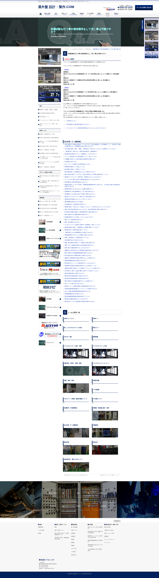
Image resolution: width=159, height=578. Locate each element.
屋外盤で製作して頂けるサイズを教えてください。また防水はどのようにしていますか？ (88, 206)
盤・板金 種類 (74, 527)
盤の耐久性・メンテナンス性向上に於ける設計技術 (95, 536)
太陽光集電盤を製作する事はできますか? (75, 260)
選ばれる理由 (53, 493)
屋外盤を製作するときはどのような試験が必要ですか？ (79, 189)
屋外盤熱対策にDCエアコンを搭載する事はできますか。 (79, 235)
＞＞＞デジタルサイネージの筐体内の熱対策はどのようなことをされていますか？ (84, 128)
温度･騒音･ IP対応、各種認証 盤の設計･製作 (62, 538)
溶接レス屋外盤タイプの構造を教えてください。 (77, 237)
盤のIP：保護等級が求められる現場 (49, 212)
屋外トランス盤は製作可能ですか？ (74, 219)
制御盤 (72, 542)
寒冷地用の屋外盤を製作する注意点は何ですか (77, 278)
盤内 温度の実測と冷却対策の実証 (48, 146)
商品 (78, 493)
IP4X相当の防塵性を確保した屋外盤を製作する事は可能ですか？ (81, 212)
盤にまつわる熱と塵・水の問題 (48, 201)
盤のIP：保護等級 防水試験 (47, 149)
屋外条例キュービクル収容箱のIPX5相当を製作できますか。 (80, 301)
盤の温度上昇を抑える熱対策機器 (48, 208)
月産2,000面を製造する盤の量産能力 (49, 137)
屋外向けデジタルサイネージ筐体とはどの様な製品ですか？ (80, 196)
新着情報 (103, 506)
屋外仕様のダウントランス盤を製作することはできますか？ (80, 263)
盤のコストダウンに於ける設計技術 (95, 528)
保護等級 (73, 533)
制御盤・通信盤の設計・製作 (47, 134)
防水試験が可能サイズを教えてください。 (76, 169)
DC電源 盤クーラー (45, 116)
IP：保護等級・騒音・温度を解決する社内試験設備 (49, 181)
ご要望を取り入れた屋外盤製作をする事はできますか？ (79, 232)
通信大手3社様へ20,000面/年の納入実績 (49, 176)
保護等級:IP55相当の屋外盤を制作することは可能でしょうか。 (81, 265)
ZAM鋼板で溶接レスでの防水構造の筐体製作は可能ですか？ (80, 159)
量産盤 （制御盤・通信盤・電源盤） (49, 109)
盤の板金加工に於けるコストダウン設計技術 (95, 545)
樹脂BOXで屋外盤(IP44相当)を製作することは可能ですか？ (80, 258)
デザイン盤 (73, 548)
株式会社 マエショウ (77, 573)
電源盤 (72, 545)
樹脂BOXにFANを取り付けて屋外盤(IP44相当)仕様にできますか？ (82, 250)
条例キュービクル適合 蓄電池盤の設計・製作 (49, 142)
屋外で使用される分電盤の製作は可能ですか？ (77, 214)
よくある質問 (41, 530)
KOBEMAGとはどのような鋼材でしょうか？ (110, 475)
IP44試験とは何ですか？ (71, 161)
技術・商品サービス (59, 530)
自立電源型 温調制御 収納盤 (47, 113)
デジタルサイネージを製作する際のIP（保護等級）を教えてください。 (83, 224)
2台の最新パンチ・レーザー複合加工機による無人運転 (50, 157)
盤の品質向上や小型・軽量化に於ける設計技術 (95, 532)
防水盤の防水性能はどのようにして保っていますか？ (78, 199)
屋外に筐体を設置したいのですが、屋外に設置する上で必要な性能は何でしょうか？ (87, 174)
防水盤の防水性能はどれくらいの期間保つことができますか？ (81, 154)
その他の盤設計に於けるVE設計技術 (95, 550)
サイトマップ (107, 542)
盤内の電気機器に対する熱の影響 (48, 204)
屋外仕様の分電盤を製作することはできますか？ (77, 247)
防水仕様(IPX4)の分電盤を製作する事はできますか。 (78, 255)
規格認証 (73, 536)
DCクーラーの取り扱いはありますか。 (75, 283)
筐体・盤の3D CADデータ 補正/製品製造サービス (62, 534)
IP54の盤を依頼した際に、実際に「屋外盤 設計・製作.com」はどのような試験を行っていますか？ (90, 148)
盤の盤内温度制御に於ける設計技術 (95, 541)
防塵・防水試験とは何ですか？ (73, 222)
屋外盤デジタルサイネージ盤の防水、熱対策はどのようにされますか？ (83, 177)
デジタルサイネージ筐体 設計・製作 (49, 120)
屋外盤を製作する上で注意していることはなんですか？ (80, 217)
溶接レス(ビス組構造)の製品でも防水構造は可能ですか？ (79, 245)
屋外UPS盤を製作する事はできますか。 (75, 273)
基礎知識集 (40, 527)
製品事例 (52, 506)
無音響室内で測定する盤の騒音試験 (49, 153)
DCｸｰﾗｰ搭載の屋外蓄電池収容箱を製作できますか (78, 291)
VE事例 (78, 506)
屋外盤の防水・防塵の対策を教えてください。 (77, 229)
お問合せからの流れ (108, 530)
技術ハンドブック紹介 (109, 533)
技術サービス (103, 493)
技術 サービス (74, 530)
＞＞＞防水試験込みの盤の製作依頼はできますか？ (76, 124)
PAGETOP (117, 520)
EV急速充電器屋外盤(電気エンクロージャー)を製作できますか (81, 288)
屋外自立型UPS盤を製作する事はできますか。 (77, 276)
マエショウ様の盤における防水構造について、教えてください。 (81, 156)
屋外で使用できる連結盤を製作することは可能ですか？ (79, 281)
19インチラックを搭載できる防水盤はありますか (77, 164)
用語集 (39, 533)
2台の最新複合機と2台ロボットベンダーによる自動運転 (50, 191)
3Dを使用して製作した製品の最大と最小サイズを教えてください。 (82, 270)
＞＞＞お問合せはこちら (69, 120)
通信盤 (72, 539)
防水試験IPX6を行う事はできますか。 (74, 240)
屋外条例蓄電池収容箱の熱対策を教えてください (77, 296)
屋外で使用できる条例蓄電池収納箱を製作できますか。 (79, 253)
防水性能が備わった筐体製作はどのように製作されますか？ (80, 171)
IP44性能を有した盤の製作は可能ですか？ (76, 204)
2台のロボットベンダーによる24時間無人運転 (49, 162)
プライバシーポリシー (109, 539)
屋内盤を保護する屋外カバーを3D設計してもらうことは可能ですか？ (83, 268)
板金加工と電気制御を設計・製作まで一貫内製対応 (49, 186)
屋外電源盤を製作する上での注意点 (74, 201)
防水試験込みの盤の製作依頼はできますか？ (76, 182)
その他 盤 (73, 551)
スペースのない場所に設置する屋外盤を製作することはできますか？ (83, 179)
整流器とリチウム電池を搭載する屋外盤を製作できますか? (80, 286)
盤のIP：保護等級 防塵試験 (47, 167)
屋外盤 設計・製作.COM (56, 7)
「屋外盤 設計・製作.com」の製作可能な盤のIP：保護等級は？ (81, 151)
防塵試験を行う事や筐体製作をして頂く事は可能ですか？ (80, 191)
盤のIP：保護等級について (46, 215)
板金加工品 (73, 554)
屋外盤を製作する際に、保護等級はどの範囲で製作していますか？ (82, 227)
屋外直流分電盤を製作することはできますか (76, 299)
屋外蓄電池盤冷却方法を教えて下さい (74, 293)
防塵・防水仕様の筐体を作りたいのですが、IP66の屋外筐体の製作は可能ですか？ (86, 209)
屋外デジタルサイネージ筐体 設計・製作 (49, 124)
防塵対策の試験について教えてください (75, 166)
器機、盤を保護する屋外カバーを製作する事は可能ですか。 (80, 242)
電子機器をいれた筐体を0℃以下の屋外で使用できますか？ (80, 194)
